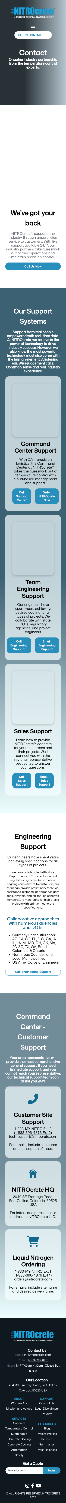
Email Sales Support (44, 780)
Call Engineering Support (19, 645)
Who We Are (19, 1403)
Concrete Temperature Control (19, 1425)
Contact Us (46, 1403)
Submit (51, 1470)
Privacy (47, 1414)
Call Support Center (22, 496)
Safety (19, 1455)
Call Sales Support (22, 780)
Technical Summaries (47, 1441)
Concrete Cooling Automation (19, 1447)
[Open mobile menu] (33, 26)
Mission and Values (19, 1408)
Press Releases (47, 1449)
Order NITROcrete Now (47, 496)
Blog (47, 1428)
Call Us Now (33, 266)
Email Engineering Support (47, 645)
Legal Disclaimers (47, 1408)
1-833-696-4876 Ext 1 (33, 1275)
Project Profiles (47, 1434)
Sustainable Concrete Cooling (19, 1436)
